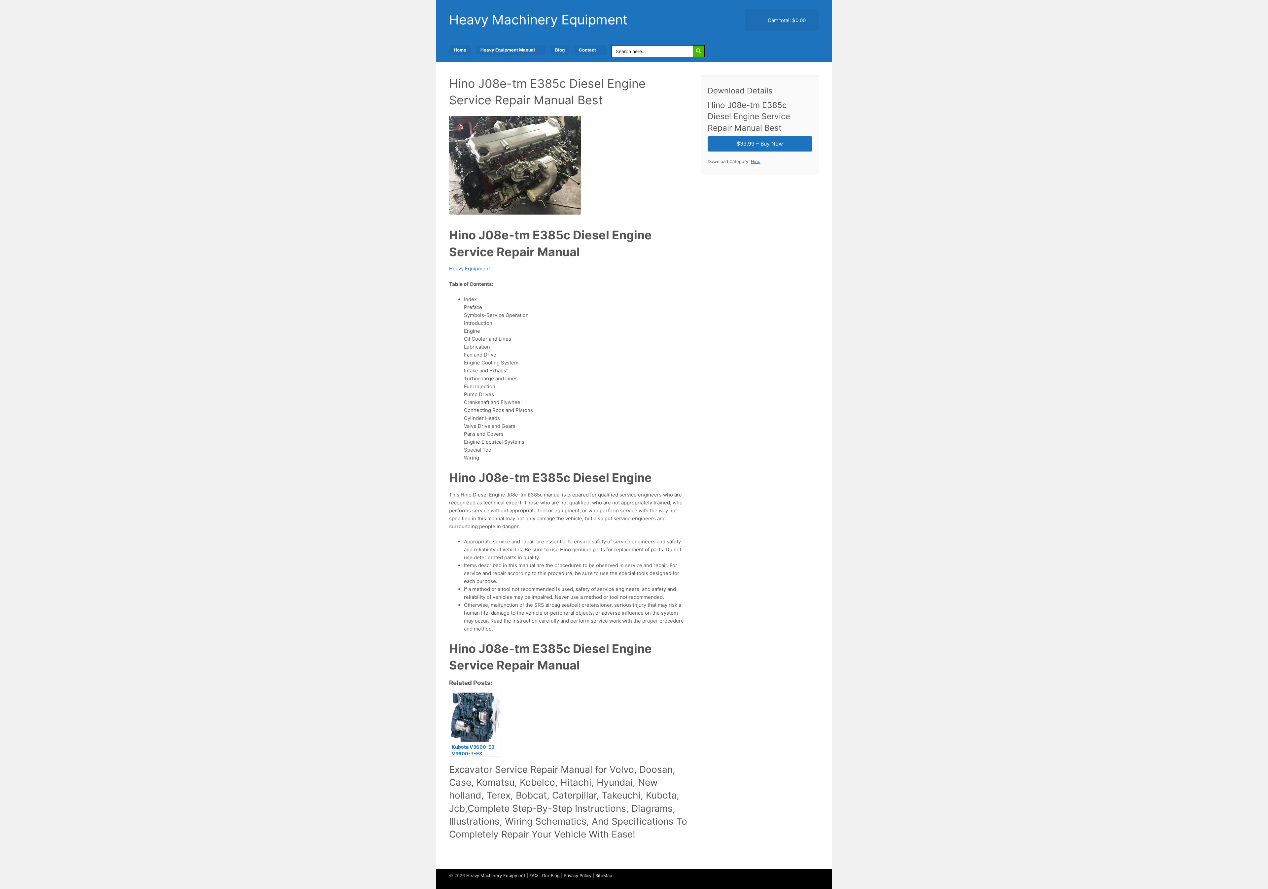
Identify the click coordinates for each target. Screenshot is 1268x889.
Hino (755, 161)
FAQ (533, 875)
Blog (560, 49)
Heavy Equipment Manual (507, 49)
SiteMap (603, 875)
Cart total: (786, 20)
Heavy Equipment (469, 268)
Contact (587, 49)
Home (460, 49)
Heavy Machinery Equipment (538, 20)
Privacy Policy (577, 875)
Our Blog (551, 875)
